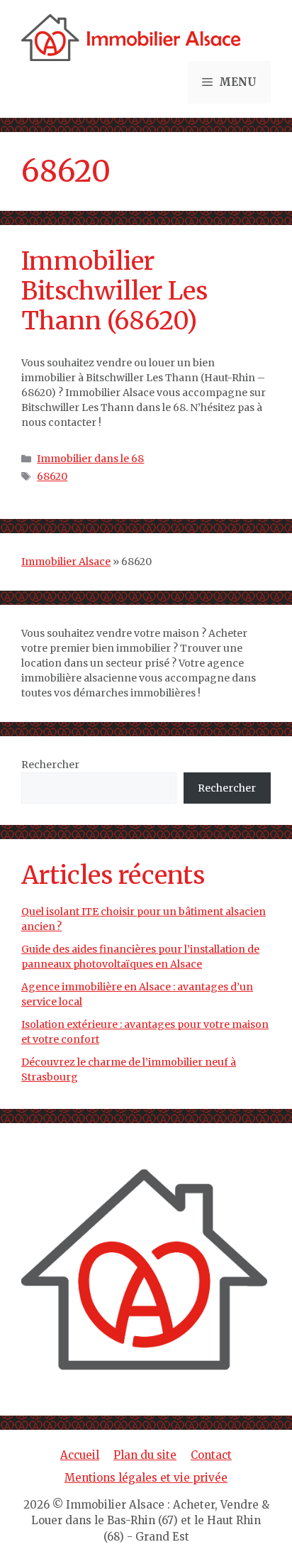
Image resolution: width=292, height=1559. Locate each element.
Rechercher (50, 764)
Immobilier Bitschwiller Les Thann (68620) (114, 291)
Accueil (79, 1455)
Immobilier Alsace (66, 561)
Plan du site (144, 1455)
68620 (52, 476)
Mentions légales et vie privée (146, 1477)
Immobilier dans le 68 (90, 458)
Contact (211, 1455)
